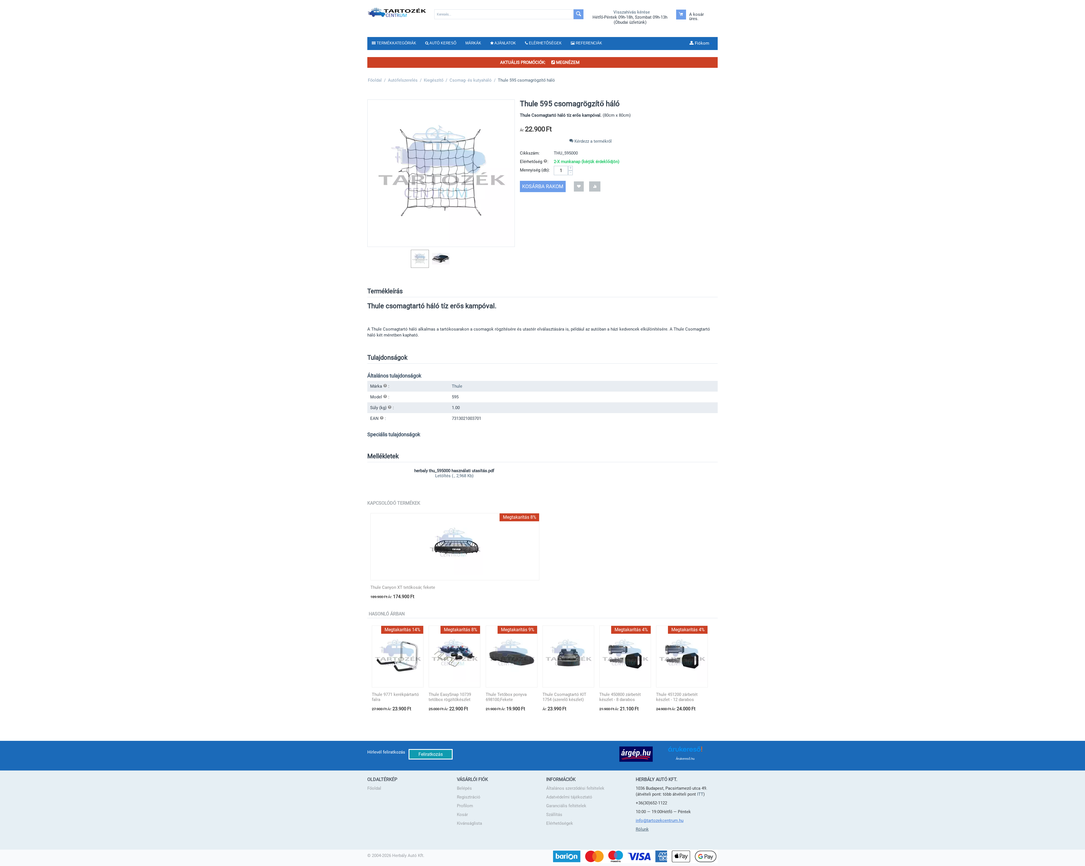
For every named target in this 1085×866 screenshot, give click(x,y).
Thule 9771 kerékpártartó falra (395, 697)
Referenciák (588, 43)
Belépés (464, 788)
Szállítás (554, 814)
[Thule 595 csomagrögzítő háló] (441, 173)
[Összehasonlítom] (594, 186)
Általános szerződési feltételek (575, 788)
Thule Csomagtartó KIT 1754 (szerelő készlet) (564, 697)
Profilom (465, 805)
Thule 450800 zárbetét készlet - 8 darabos (620, 697)
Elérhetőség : (534, 161)
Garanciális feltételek (566, 805)
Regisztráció (468, 797)
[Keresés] (578, 14)
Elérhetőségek (559, 823)
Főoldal (374, 788)
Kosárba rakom (542, 186)
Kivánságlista (469, 823)
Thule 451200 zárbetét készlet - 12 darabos (677, 697)
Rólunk (642, 829)
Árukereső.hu (685, 758)
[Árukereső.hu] (685, 751)
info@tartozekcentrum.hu (659, 820)
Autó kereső (442, 43)
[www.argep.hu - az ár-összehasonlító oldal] (636, 753)
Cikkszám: (530, 153)
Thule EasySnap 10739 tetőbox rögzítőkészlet (450, 697)
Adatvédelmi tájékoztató (569, 797)
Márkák (473, 43)
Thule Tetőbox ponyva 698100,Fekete (506, 697)
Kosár (462, 814)
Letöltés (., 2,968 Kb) (454, 475)
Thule (457, 386)
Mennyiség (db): (535, 170)
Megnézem (567, 62)
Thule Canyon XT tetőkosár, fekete (402, 587)
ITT (700, 794)
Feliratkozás (430, 754)
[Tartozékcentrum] (397, 12)
